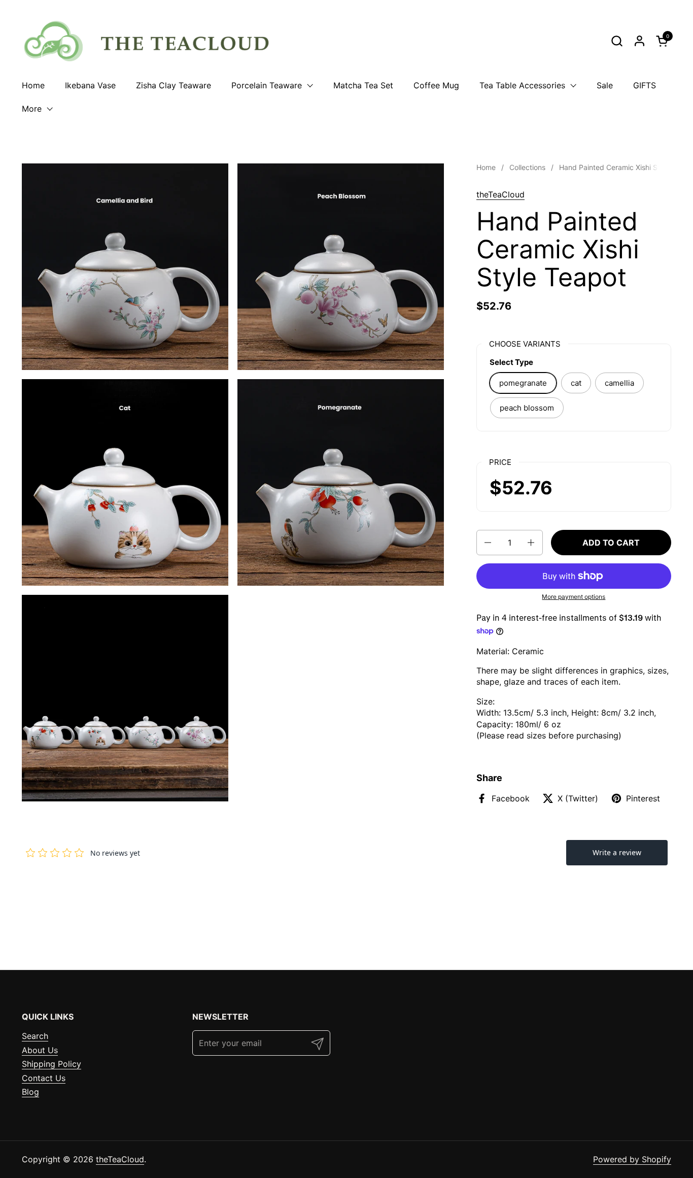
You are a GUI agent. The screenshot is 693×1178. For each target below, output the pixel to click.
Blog (30, 1092)
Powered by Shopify (632, 1159)
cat (576, 383)
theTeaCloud (500, 194)
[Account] (639, 41)
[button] (616, 41)
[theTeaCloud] (152, 40)
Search (35, 1036)
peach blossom (527, 408)
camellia (619, 383)
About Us (40, 1050)
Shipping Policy (51, 1064)
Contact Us (43, 1078)
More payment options (573, 596)
